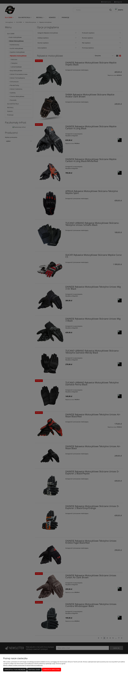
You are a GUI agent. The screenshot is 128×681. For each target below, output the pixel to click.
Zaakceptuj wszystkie (51, 669)
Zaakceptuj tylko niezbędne (15, 669)
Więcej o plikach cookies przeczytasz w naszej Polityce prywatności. (23, 665)
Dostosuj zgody (34, 669)
